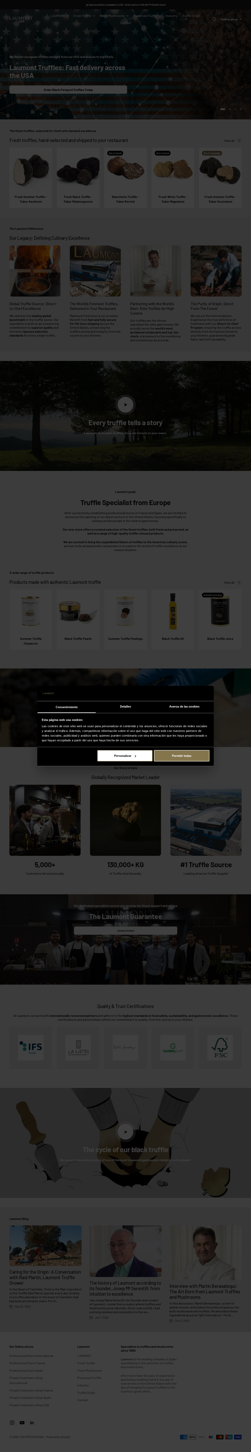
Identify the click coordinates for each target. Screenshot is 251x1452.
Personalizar (122, 755)
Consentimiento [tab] (67, 707)
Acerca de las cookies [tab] (184, 706)
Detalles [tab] (125, 706)
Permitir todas (181, 755)
